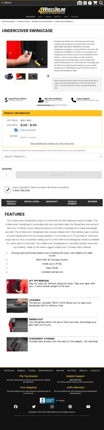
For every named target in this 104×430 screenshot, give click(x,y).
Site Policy (71, 370)
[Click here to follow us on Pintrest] (70, 406)
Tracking (31, 370)
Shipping (21, 370)
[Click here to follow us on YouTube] (88, 406)
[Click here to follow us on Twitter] (34, 406)
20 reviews (30, 137)
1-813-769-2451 (21, 190)
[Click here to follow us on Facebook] (15, 406)
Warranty (60, 370)
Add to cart (58, 174)
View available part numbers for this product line (52, 143)
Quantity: (7, 169)
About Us (83, 370)
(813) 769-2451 (75, 380)
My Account (9, 370)
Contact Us (95, 370)
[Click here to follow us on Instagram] (52, 406)
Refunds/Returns (46, 370)
